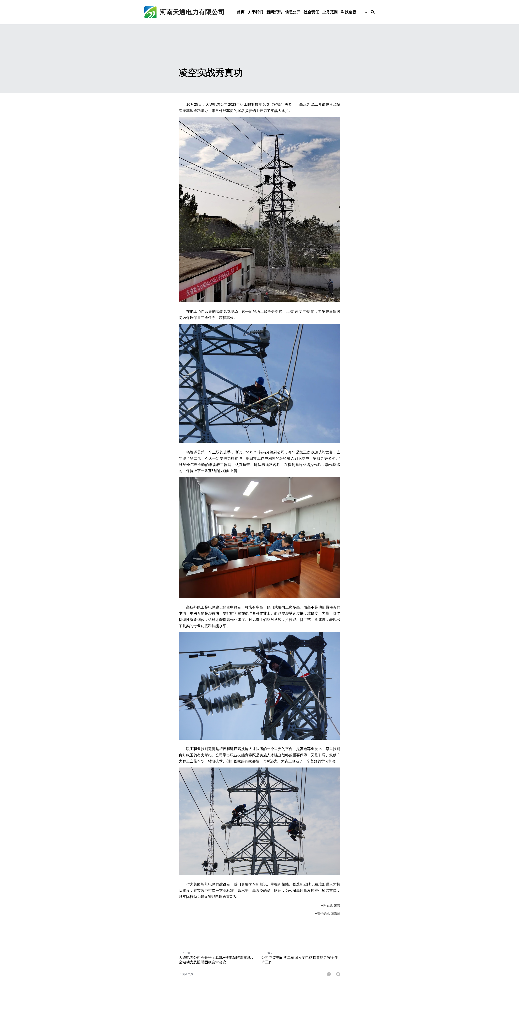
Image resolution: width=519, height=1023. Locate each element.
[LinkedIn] (329, 974)
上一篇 (186, 952)
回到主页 (187, 974)
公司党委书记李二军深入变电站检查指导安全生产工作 (300, 959)
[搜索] (373, 12)
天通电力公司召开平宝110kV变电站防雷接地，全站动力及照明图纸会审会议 (216, 959)
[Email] (338, 974)
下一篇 (266, 952)
